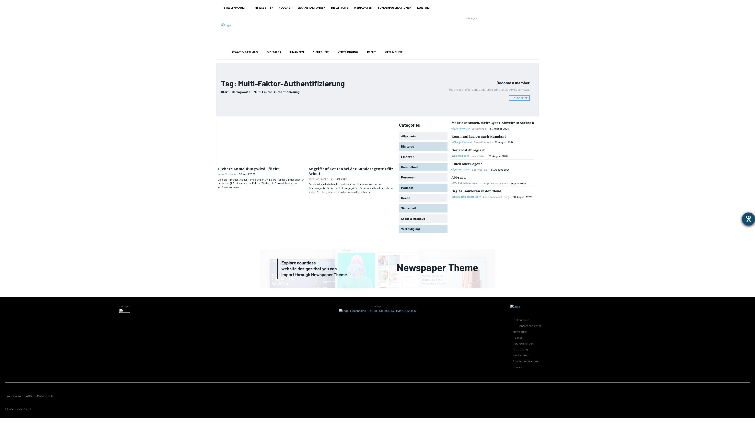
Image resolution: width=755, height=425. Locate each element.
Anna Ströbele (227, 174)
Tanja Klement (482, 142)
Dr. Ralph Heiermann (492, 183)
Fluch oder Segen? (466, 163)
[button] (529, 52)
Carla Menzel (479, 128)
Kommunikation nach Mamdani (478, 136)
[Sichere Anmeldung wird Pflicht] (261, 142)
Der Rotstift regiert (468, 150)
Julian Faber (478, 156)
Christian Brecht (318, 178)
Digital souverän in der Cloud (476, 190)
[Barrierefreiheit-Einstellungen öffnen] (748, 219)
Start (225, 92)
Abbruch (458, 177)
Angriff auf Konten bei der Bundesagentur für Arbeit (350, 171)
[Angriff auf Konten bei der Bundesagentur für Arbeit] (351, 142)
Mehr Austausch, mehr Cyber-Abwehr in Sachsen (492, 122)
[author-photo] (461, 128)
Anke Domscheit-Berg (496, 197)
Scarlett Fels (479, 169)
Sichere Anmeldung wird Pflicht (248, 168)
